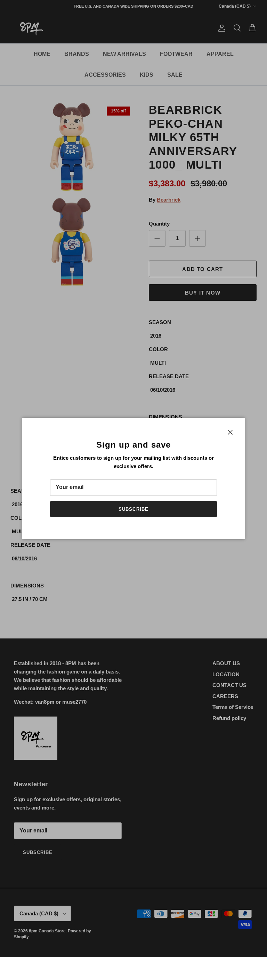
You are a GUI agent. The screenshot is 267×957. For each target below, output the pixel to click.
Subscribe (133, 509)
